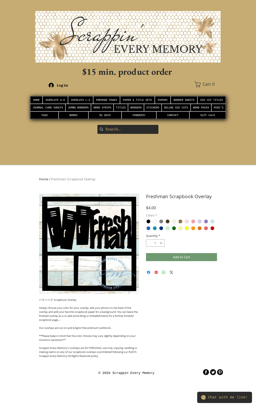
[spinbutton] (155, 242)
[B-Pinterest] (220, 372)
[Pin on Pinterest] (156, 272)
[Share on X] (171, 272)
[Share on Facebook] (148, 272)
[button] (208, 84)
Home (43, 179)
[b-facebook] (206, 372)
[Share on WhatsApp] (163, 272)
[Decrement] (149, 242)
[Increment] (161, 242)
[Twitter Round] (213, 372)
